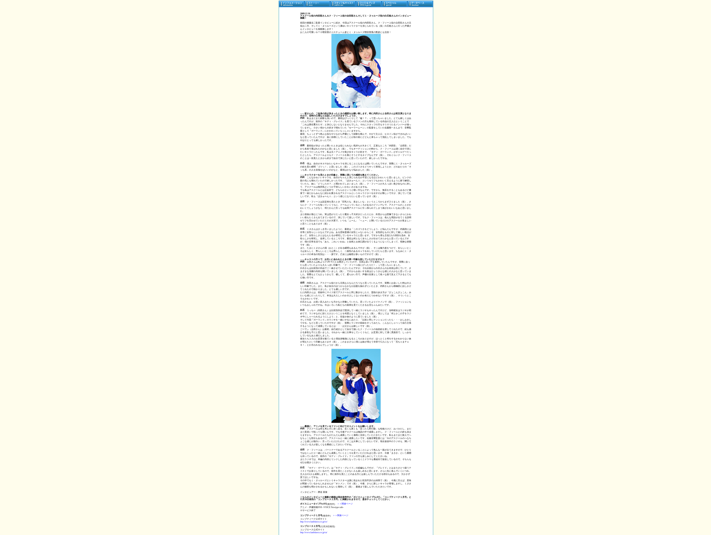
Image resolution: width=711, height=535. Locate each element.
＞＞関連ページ (345, 503)
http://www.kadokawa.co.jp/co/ (313, 521)
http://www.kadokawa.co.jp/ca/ (313, 532)
